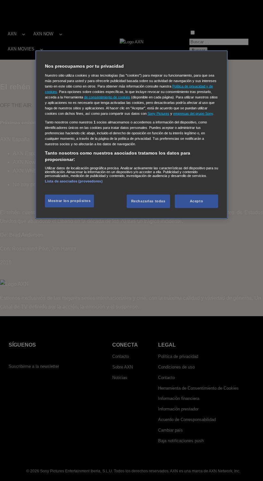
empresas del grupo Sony (193, 113)
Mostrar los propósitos (69, 201)
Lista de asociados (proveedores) (74, 181)
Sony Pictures (158, 113)
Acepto (196, 201)
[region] (131, 134)
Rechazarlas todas (148, 201)
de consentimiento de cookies (107, 97)
